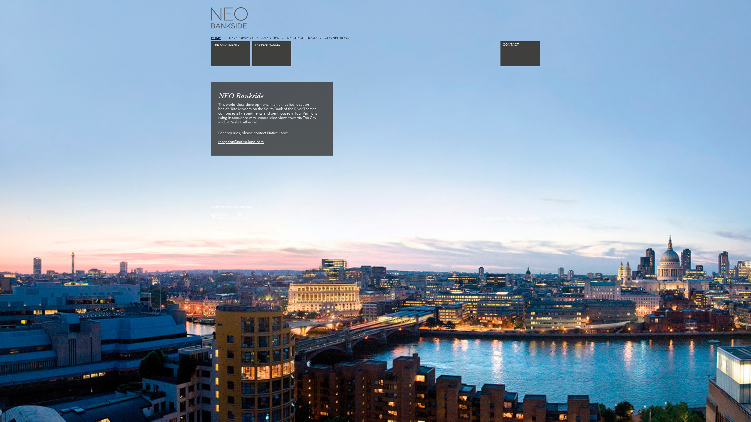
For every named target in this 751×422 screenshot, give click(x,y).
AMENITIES (270, 38)
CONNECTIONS (337, 38)
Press (500, 218)
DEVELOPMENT (241, 38)
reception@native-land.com (241, 141)
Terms (511, 218)
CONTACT (511, 45)
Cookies (535, 218)
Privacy (522, 218)
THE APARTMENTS (226, 45)
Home (490, 218)
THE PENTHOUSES (267, 45)
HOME (216, 37)
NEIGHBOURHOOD (302, 38)
